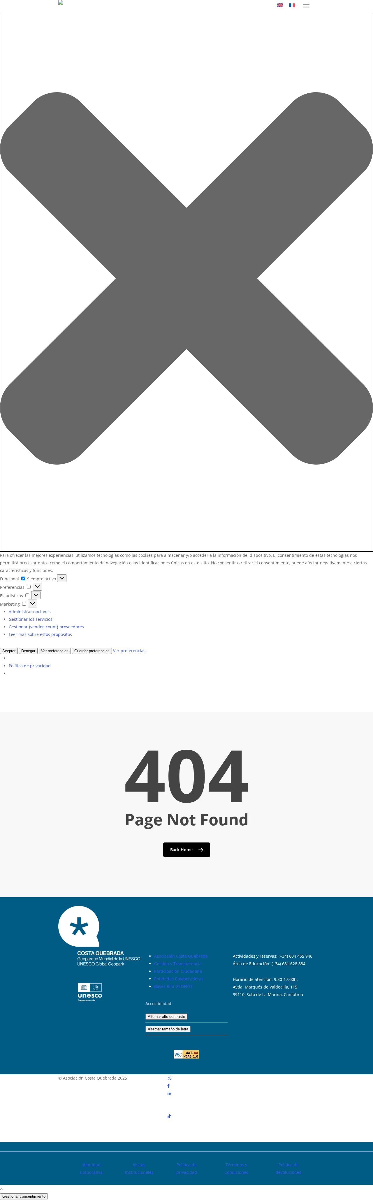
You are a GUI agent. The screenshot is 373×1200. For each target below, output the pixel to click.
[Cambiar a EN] (280, 6)
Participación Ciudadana (178, 971)
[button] (306, 6)
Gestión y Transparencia (178, 963)
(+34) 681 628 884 (288, 963)
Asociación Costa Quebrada (181, 956)
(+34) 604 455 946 (295, 956)
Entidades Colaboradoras (178, 979)
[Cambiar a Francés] (292, 6)
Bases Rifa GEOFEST (173, 986)
